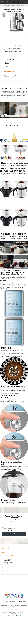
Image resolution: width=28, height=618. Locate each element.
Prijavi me (14, 533)
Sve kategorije (7, 5)
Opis (8, 45)
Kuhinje (13, 5)
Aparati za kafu (20, 5)
